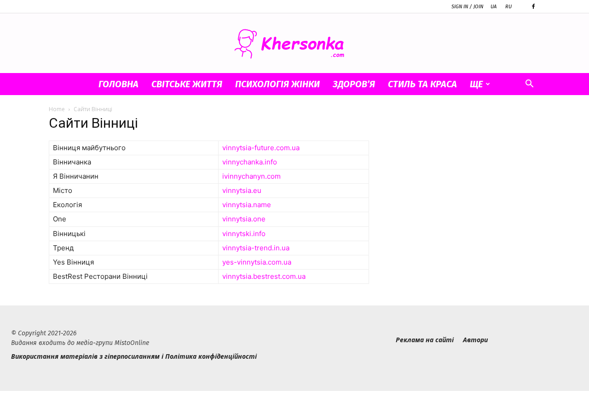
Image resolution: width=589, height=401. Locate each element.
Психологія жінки (277, 84)
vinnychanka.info (249, 162)
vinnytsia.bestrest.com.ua (264, 276)
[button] (529, 84)
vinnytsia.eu (241, 190)
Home (57, 109)
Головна (118, 84)
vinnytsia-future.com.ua (261, 147)
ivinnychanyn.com (251, 176)
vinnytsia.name (246, 204)
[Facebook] (533, 6)
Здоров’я (354, 84)
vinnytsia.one (244, 219)
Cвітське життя (186, 84)
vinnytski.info (244, 233)
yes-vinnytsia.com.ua (256, 262)
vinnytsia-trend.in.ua (255, 247)
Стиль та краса (422, 84)
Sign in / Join (467, 7)
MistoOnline (132, 343)
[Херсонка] (294, 44)
